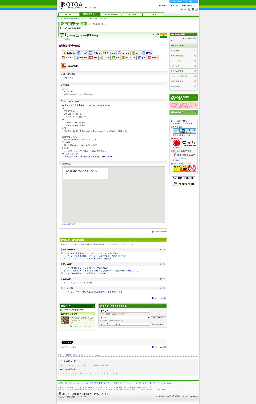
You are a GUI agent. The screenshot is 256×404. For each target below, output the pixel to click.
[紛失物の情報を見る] (153, 57)
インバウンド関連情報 (180, 76)
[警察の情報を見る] (142, 57)
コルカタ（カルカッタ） (68, 365)
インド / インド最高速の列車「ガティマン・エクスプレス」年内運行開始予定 (95, 256)
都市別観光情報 (177, 55)
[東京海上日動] (183, 186)
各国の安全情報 (173, 396)
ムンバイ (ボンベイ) (101, 365)
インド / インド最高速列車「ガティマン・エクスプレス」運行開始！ (91, 253)
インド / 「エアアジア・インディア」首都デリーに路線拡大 (87, 259)
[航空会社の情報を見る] (69, 52)
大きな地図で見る (68, 224)
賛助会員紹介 (105, 383)
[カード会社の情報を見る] (109, 52)
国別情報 (176, 160)
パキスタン (86, 373)
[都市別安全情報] (90, 14)
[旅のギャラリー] (111, 14)
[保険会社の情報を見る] (95, 52)
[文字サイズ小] (189, 9)
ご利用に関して (119, 383)
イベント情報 (176, 61)
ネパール (78, 373)
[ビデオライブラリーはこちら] (77, 314)
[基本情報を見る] (67, 57)
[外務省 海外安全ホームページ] (82, 52)
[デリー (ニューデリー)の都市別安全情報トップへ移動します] (183, 34)
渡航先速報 (175, 50)
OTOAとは (62, 383)
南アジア (80, 19)
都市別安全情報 (70, 19)
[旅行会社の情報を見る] (124, 52)
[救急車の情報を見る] (104, 57)
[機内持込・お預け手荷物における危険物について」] (184, 171)
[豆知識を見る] (147, 52)
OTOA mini (193, 396)
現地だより (175, 66)
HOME (61, 19)
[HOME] (68, 14)
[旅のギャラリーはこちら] (77, 306)
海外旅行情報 (160, 396)
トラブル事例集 (177, 71)
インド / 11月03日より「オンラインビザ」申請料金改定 (86, 268)
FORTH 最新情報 (179, 158)
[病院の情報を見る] (93, 57)
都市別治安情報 (177, 81)
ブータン (107, 373)
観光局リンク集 (145, 383)
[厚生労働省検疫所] (184, 156)
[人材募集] (132, 14)
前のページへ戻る (69, 347)
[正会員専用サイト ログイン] (183, 1)
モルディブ (115, 373)
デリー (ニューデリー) (85, 365)
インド (87, 19)
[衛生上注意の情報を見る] (128, 57)
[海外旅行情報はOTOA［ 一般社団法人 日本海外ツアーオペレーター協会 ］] (76, 7)
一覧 (163, 249)
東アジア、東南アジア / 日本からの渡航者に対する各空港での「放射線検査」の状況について (101, 271)
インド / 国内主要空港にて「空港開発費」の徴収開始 (85, 273)
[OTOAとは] (153, 14)
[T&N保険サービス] (183, 179)
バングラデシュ (97, 373)
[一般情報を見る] (81, 57)
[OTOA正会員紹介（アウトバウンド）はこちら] (183, 97)
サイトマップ (132, 383)
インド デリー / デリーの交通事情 (78, 283)
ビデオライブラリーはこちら (81, 326)
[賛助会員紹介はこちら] (183, 112)
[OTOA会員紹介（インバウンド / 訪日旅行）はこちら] (183, 105)
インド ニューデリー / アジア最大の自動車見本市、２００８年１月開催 (93, 292)
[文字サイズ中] (193, 9)
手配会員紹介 (176, 86)
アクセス (156, 383)
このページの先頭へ (160, 232)
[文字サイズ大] (196, 9)
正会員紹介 (94, 383)
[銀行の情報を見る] (136, 52)
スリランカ (69, 373)
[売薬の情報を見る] (116, 57)
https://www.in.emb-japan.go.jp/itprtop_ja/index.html (88, 156)
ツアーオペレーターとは (78, 383)
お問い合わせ (167, 383)
